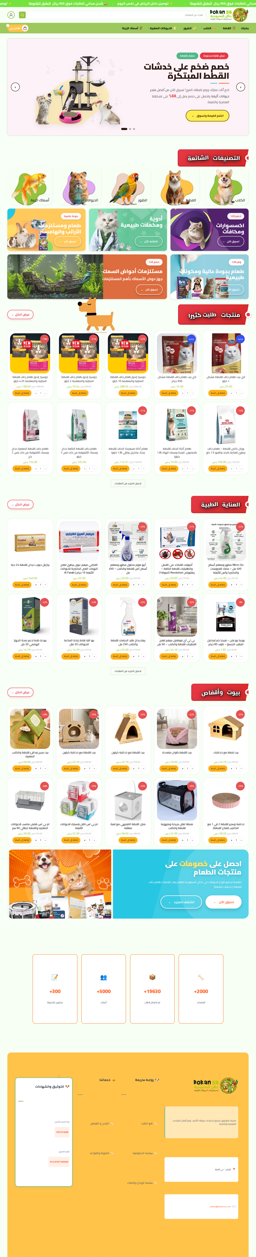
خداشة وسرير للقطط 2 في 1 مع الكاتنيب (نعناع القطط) (225, 826)
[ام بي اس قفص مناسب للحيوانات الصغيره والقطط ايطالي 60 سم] (30, 800)
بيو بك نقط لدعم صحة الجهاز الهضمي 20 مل (30, 642)
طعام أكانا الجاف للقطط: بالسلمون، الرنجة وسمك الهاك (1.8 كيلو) (177, 452)
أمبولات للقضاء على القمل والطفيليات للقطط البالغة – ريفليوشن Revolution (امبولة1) (177, 568)
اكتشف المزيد (184, 902)
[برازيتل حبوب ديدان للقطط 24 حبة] (30, 541)
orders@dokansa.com (220, 1206)
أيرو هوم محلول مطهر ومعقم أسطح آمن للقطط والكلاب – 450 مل (128, 568)
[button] (217, 393)
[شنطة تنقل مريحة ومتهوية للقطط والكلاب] (177, 800)
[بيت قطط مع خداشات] (226, 729)
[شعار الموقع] (229, 14)
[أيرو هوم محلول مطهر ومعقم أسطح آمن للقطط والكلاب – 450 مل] (128, 541)
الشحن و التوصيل (99, 1123)
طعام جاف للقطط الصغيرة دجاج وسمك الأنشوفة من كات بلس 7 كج (30, 452)
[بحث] (22, 15)
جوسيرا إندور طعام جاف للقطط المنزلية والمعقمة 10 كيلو (128, 378)
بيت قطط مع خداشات (225, 752)
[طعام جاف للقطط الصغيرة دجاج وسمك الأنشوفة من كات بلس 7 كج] (30, 425)
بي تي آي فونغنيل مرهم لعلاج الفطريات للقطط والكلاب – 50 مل (177, 642)
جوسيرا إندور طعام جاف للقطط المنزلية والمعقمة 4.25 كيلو (30, 378)
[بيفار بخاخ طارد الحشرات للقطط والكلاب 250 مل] (128, 617)
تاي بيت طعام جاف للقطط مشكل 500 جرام (177, 378)
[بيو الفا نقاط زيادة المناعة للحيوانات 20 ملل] (79, 617)
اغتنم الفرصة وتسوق (210, 115)
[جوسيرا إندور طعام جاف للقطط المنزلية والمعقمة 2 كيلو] (79, 353)
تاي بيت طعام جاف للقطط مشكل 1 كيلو (226, 378)
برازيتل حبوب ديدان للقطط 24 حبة (30, 564)
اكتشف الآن (151, 241)
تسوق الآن (233, 241)
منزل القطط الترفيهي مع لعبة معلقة (128, 826)
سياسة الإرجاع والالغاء (140, 1182)
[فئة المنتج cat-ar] (177, 186)
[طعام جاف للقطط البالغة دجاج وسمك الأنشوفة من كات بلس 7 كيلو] (79, 425)
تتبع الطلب (147, 1123)
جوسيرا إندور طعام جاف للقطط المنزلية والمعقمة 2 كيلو (79, 378)
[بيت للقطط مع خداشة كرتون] (128, 729)
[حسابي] (11, 14)
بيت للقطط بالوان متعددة (177, 752)
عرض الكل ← (20, 504)
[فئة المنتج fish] (30, 186)
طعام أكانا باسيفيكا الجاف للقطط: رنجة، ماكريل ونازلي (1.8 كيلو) (128, 450)
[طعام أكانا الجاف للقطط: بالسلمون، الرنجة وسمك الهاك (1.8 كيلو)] (177, 425)
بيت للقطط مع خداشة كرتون (128, 752)
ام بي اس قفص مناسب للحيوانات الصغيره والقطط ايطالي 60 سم (30, 826)
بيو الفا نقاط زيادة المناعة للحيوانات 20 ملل (79, 642)
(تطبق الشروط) (40, 3)
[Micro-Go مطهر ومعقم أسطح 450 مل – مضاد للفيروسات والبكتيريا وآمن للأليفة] (226, 541)
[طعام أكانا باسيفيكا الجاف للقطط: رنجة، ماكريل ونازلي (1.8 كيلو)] (128, 425)
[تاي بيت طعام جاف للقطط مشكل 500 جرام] (177, 353)
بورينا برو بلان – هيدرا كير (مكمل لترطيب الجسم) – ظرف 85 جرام (226, 642)
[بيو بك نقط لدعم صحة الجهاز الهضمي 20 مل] (30, 617)
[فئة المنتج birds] (128, 186)
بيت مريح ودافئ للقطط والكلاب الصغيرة (30, 754)
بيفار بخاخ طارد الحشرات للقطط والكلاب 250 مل (128, 642)
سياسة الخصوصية (143, 1153)
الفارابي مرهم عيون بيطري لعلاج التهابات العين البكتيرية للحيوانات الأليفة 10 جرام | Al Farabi (79, 568)
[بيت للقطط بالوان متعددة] (177, 729)
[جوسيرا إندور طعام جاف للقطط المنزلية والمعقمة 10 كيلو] (128, 353)
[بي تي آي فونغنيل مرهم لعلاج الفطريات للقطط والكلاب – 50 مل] (177, 617)
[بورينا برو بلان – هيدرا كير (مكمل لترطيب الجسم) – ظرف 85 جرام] (226, 617)
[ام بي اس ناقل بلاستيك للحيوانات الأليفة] (79, 800)
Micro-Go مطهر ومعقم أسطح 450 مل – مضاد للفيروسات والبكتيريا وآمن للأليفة (226, 568)
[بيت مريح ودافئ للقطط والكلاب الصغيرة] (30, 729)
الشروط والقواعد (99, 1153)
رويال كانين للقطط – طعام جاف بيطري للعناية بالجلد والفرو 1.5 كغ (225, 450)
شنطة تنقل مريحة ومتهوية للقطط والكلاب (177, 826)
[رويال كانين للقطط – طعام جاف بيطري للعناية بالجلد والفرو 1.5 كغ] (226, 425)
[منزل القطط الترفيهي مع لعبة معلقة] (128, 800)
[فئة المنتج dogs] (226, 186)
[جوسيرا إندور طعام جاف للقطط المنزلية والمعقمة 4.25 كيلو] (30, 353)
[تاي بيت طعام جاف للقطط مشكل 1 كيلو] (226, 353)
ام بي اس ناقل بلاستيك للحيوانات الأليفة (79, 826)
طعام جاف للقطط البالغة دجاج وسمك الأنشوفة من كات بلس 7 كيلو (79, 452)
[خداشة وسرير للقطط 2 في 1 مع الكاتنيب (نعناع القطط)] (226, 800)
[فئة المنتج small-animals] (79, 186)
